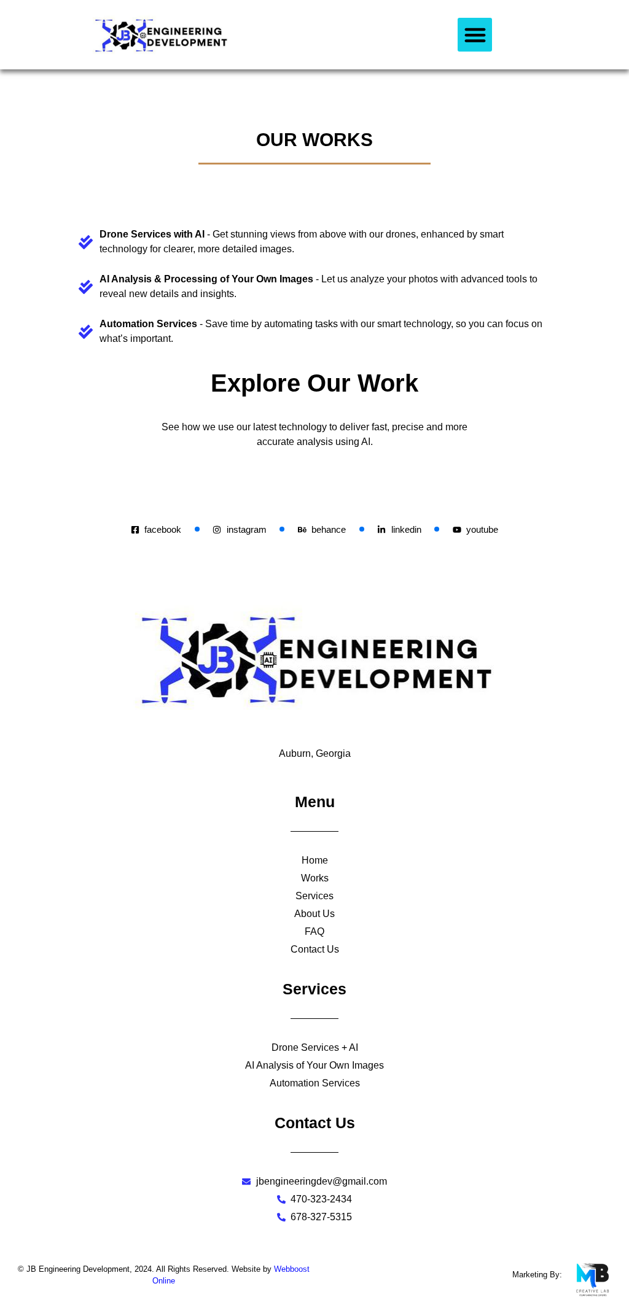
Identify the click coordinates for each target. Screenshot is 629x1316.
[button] (475, 35)
